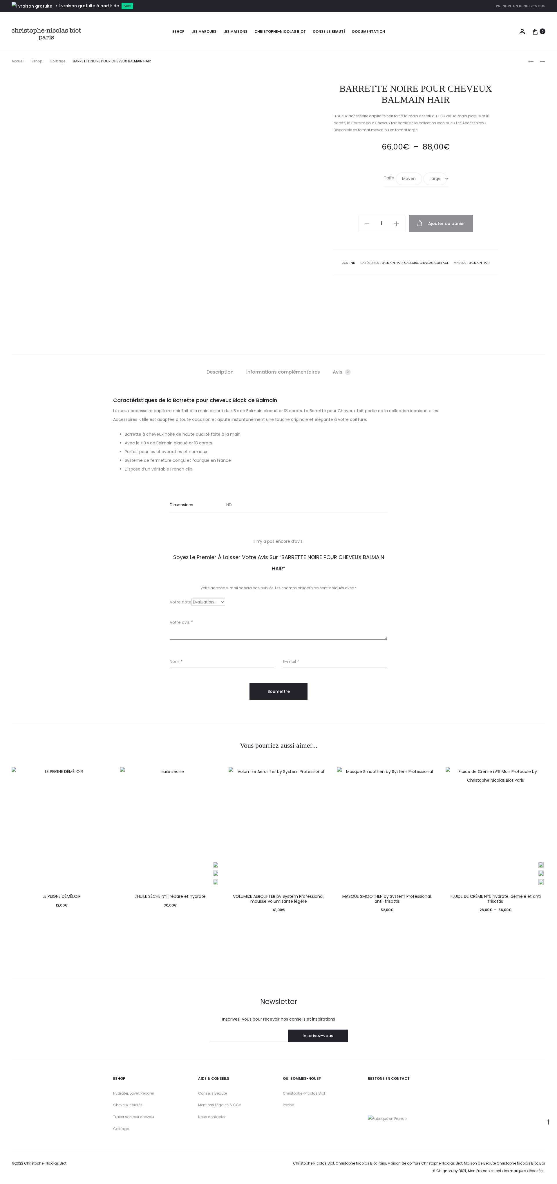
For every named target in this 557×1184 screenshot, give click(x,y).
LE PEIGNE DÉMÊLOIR (62, 896)
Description (220, 372)
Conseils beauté (329, 31)
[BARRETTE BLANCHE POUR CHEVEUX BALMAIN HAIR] (539, 61)
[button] (409, 179)
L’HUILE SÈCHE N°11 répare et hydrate (170, 896)
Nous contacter (211, 1116)
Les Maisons (235, 31)
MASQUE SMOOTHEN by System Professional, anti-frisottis (387, 898)
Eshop (178, 31)
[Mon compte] (522, 31)
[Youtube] (380, 1093)
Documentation (368, 31)
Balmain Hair (392, 263)
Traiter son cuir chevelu (133, 1116)
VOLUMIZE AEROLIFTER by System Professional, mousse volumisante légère (278, 898)
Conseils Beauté (212, 1093)
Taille (389, 178)
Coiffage (58, 61)
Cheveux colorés (127, 1104)
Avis (341, 372)
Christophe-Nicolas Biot (280, 31)
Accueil (18, 61)
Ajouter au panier (446, 223)
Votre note (180, 602)
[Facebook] (395, 1093)
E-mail (291, 661)
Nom (176, 661)
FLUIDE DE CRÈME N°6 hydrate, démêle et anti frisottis (496, 898)
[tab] (220, 372)
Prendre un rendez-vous (520, 5)
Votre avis (181, 622)
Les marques (203, 31)
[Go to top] (548, 1121)
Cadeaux (411, 263)
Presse (288, 1104)
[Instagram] (370, 1093)
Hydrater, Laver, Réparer (133, 1093)
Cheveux (426, 263)
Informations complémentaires (283, 372)
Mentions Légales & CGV (219, 1104)
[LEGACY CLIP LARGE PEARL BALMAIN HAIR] (531, 61)
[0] (535, 31)
